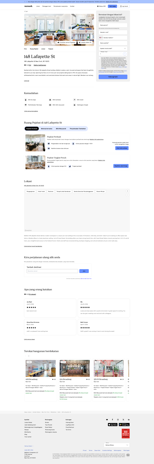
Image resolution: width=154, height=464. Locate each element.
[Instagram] (118, 419)
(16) (30, 65)
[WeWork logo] (28, 6)
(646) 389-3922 (29, 450)
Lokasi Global (28, 422)
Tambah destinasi (34, 267)
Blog (26, 434)
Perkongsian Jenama (51, 432)
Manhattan (53, 412)
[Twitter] (123, 419)
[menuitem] (38, 6)
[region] (77, 210)
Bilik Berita (28, 432)
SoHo (59, 412)
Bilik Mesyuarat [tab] (61, 129)
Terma (120, 66)
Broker (47, 422)
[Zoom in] (127, 191)
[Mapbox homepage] (28, 230)
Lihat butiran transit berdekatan (33, 246)
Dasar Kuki (97, 450)
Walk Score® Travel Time (86, 278)
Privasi (85, 450)
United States (36, 412)
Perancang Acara (50, 429)
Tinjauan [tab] (50, 49)
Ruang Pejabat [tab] (34, 49)
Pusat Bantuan (70, 427)
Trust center (28, 436)
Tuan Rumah (48, 425)
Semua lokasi (27, 412)
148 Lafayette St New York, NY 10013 (34, 185)
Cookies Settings (107, 450)
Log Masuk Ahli (70, 425)
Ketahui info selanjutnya (112, 1)
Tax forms (68, 429)
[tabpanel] (59, 30)
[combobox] (101, 38)
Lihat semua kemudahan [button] (31, 111)
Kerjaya (27, 429)
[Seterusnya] (26, 1)
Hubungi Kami (70, 422)
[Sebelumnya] (25, 1)
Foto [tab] (25, 49)
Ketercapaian (117, 450)
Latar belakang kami (30, 425)
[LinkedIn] (129, 419)
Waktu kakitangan (40, 65)
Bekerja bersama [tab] (46, 129)
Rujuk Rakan (48, 427)
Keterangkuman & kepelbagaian (33, 427)
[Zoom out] (127, 195)
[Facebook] (112, 419)
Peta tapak (126, 450)
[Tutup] (129, 2)
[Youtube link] (107, 419)
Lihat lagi (26, 80)
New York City (45, 412)
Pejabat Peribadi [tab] (31, 129)
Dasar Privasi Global (117, 72)
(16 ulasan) (32, 294)
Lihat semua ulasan (29, 339)
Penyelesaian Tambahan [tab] (78, 129)
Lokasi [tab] (43, 49)
